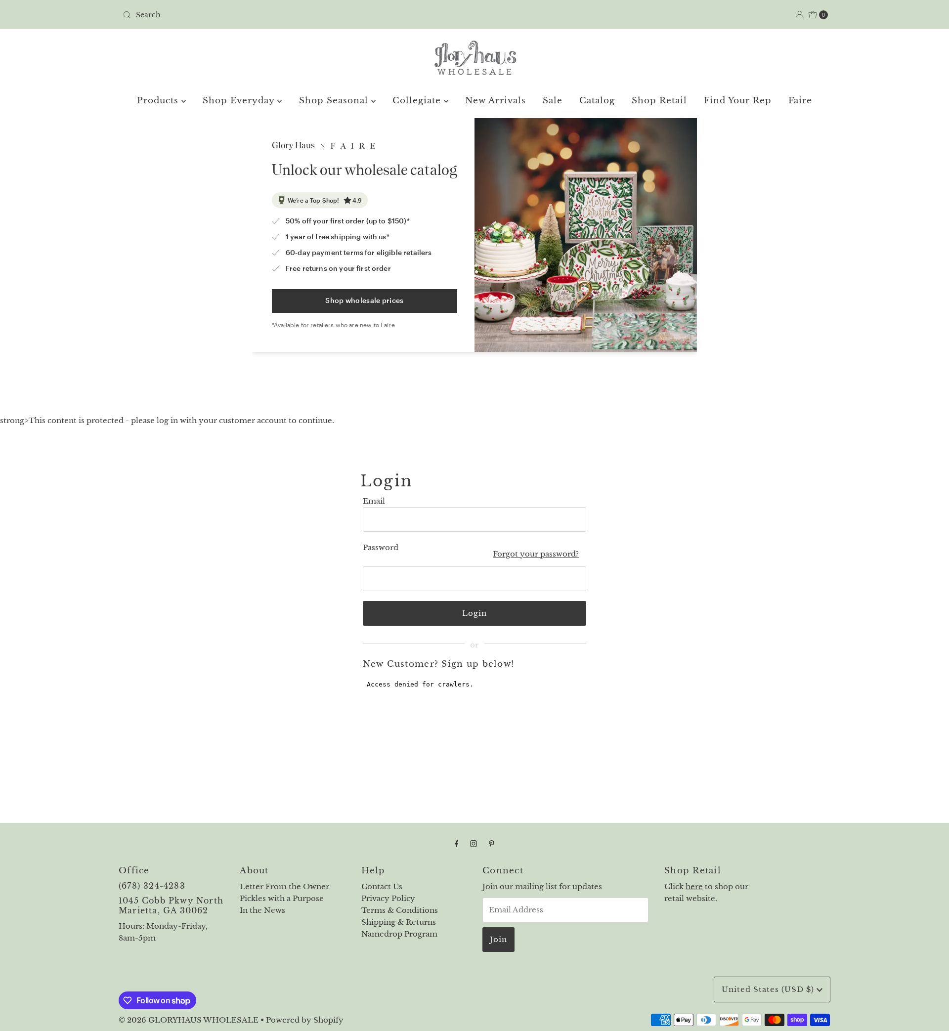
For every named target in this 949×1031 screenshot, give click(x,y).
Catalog (597, 100)
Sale (552, 100)
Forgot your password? (536, 553)
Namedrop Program (399, 934)
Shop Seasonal (335, 100)
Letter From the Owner (284, 886)
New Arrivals (495, 100)
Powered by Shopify (305, 1020)
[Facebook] (457, 844)
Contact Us (381, 886)
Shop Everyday (240, 100)
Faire (800, 100)
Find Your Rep (738, 100)
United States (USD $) (769, 989)
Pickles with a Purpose (282, 898)
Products (159, 100)
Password (380, 547)
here (694, 886)
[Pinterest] (491, 844)
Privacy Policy (388, 898)
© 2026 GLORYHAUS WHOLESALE (189, 1020)
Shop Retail (659, 100)
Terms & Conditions (399, 910)
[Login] (799, 14)
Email (374, 501)
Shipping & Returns (398, 922)
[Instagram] (473, 844)
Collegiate (418, 100)
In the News (262, 910)
